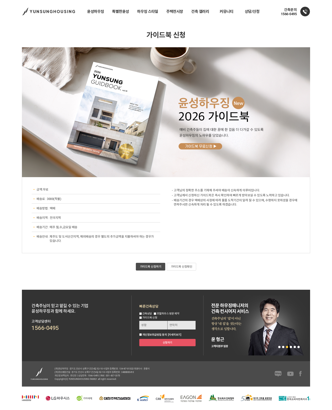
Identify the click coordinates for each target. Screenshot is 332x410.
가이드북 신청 (149, 317)
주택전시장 (174, 11)
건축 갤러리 (200, 11)
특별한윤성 (120, 11)
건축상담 (147, 313)
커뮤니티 (226, 11)
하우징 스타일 (147, 11)
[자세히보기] (174, 334)
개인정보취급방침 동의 (154, 334)
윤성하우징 (95, 11)
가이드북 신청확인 (181, 266)
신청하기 (167, 342)
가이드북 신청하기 (150, 266)
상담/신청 (252, 11)
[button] (279, 347)
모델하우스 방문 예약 (168, 313)
